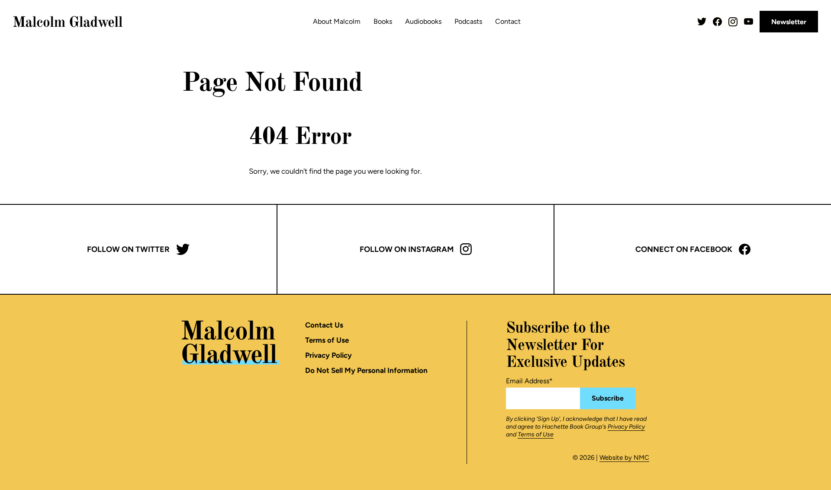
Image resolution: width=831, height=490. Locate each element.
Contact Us (324, 325)
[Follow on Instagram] (733, 21)
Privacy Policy (328, 355)
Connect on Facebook (683, 249)
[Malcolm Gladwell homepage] (68, 21)
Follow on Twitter (128, 249)
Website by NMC (624, 457)
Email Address (529, 381)
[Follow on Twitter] (701, 21)
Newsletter (788, 22)
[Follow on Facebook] (717, 21)
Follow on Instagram (407, 249)
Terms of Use (327, 340)
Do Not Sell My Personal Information (366, 370)
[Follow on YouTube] (748, 21)
